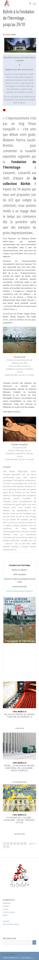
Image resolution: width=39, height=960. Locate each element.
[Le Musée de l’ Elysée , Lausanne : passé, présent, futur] (19, 797)
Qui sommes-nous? (11, 924)
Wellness (7, 903)
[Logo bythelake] (16, 3)
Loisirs (5, 909)
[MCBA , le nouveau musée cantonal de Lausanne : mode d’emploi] (19, 746)
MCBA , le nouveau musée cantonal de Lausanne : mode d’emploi (19, 768)
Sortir (5, 915)
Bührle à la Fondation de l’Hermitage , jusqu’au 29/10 (18, 17)
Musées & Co (22, 711)
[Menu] (33, 3)
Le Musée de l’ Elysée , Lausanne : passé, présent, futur (19, 820)
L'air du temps (9, 912)
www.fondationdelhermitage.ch (19, 591)
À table (6, 906)
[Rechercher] (29, 3)
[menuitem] (29, 3)
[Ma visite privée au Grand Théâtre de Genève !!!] (19, 694)
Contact (6, 921)
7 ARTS (15, 711)
